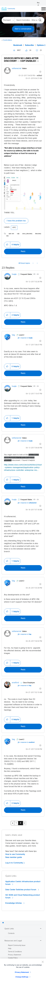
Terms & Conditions (15, 951)
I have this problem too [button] (16, 221)
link (7, 236)
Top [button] (3, 922)
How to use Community (15, 854)
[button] (7, 244)
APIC (14, 227)
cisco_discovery (27, 233)
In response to (25, 338)
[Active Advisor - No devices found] (37, 263)
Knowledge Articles (13, 903)
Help (9, 948)
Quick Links (9, 929)
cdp (18, 233)
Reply (23, 251)
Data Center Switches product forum (21, 889)
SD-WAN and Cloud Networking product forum (22, 896)
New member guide (13, 857)
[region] (23, 970)
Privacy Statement (22, 972)
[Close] (43, 962)
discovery (38, 233)
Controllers (7, 40)
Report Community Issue (16, 945)
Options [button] (40, 45)
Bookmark (17, 45)
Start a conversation (23, 29)
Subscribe (29, 45)
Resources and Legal (13, 941)
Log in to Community (14, 863)
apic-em (11, 233)
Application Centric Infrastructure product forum (22, 882)
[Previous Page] (12, 823)
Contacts (11, 933)
